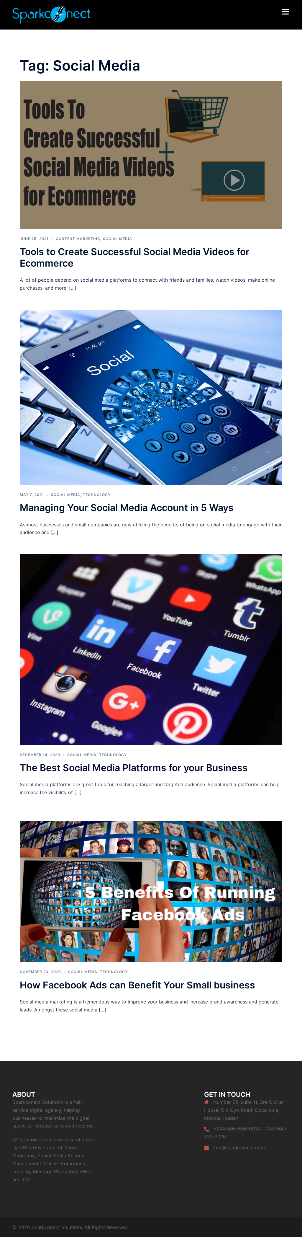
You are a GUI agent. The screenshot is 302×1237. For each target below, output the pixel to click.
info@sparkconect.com (239, 1147)
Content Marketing (78, 238)
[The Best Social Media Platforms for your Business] (151, 649)
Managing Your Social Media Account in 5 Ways (127, 507)
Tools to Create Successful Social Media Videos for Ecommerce (135, 257)
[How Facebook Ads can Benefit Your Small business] (151, 888)
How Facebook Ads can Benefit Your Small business (137, 985)
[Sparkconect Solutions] (51, 14)
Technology (97, 494)
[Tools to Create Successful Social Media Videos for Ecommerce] (151, 154)
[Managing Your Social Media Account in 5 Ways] (151, 397)
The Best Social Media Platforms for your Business (134, 767)
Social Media (117, 238)
